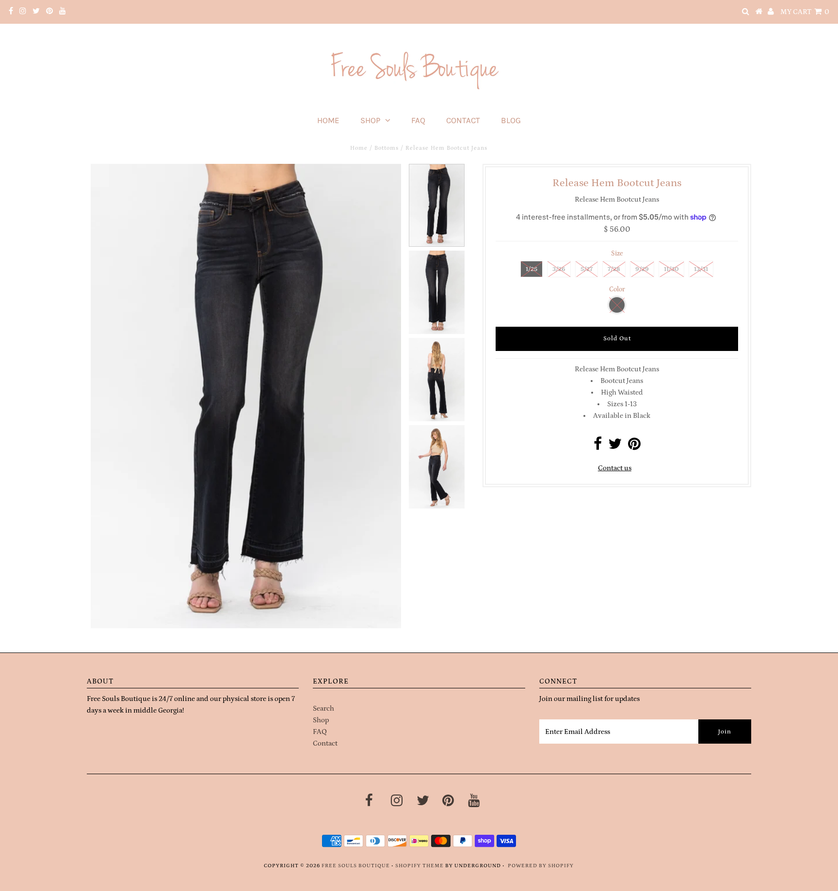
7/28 (614, 269)
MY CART (804, 12)
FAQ (418, 120)
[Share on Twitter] (615, 447)
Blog (511, 120)
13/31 (701, 269)
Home (328, 120)
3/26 (558, 269)
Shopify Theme (419, 866)
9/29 (642, 269)
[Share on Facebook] (598, 447)
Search (323, 708)
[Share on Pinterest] (634, 447)
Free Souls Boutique (356, 866)
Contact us (614, 468)
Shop (370, 120)
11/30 (671, 269)
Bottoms (386, 148)
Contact (463, 120)
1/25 (531, 269)
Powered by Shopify (541, 866)
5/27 (586, 269)
